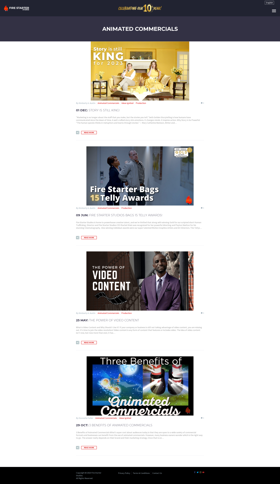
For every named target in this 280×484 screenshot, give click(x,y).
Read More (89, 133)
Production (141, 103)
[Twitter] (198, 472)
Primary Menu (274, 10)
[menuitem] (269, 2)
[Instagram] (200, 472)
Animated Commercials (108, 103)
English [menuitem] (269, 2)
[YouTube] (203, 472)
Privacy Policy (124, 473)
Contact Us (157, 473)
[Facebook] (195, 472)
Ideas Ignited (127, 103)
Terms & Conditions (141, 473)
